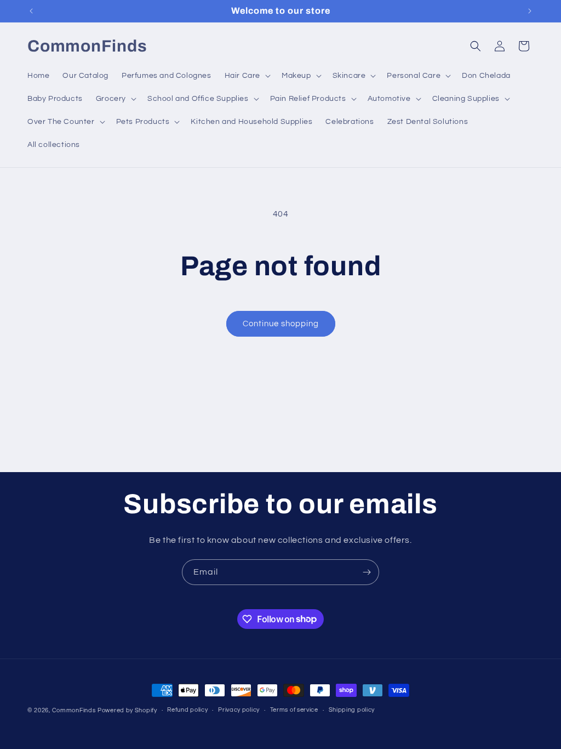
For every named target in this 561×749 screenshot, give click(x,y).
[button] (246, 75)
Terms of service (294, 710)
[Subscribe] (366, 572)
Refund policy (187, 710)
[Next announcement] (530, 11)
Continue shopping (281, 324)
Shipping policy (352, 710)
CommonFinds (74, 710)
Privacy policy (239, 710)
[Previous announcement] (31, 11)
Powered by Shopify (127, 710)
